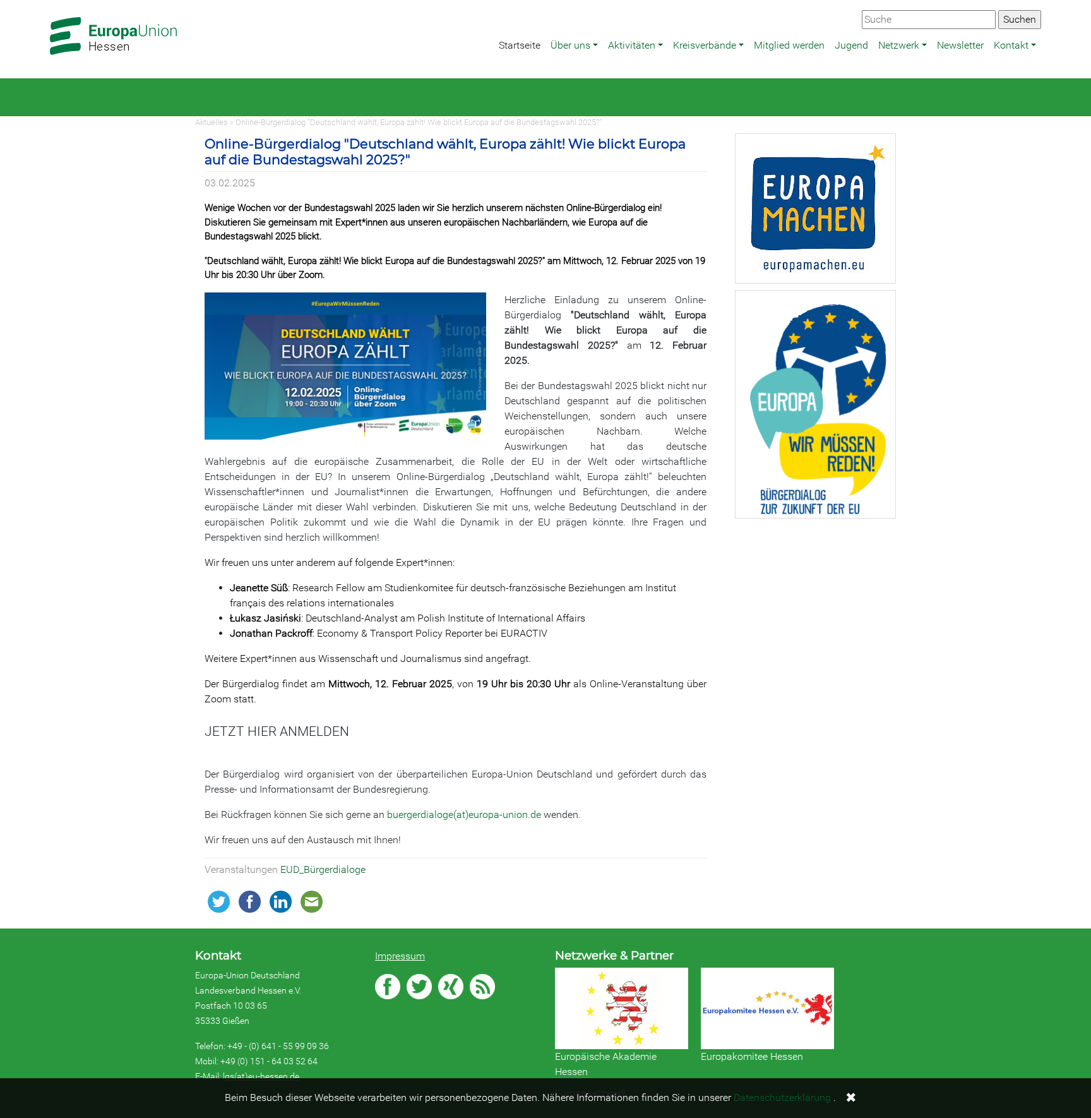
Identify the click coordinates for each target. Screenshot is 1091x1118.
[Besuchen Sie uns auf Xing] (450, 986)
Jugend (851, 45)
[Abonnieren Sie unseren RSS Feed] (482, 986)
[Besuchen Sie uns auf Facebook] (387, 986)
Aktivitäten (631, 45)
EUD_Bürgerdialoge (323, 869)
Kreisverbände (704, 45)
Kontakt (1011, 45)
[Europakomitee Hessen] (767, 1008)
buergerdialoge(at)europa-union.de (464, 814)
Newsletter (960, 45)
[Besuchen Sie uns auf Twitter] (419, 986)
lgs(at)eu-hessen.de (261, 1076)
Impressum (400, 956)
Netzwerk (898, 45)
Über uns (570, 45)
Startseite (519, 45)
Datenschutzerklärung (782, 1097)
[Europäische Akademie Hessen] (621, 1008)
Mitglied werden (789, 45)
